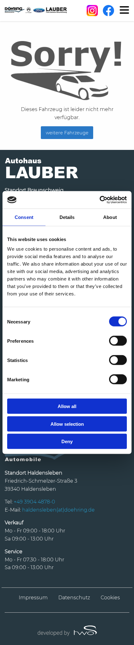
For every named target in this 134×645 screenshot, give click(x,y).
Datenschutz (74, 598)
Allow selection (67, 423)
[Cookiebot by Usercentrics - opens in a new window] (99, 200)
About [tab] (110, 217)
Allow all (67, 406)
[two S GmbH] (67, 630)
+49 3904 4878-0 (34, 502)
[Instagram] (92, 10)
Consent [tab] (24, 217)
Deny (67, 441)
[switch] (118, 341)
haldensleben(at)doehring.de (58, 510)
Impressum (33, 598)
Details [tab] (67, 217)
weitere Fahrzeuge (67, 133)
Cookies (110, 598)
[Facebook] (108, 10)
